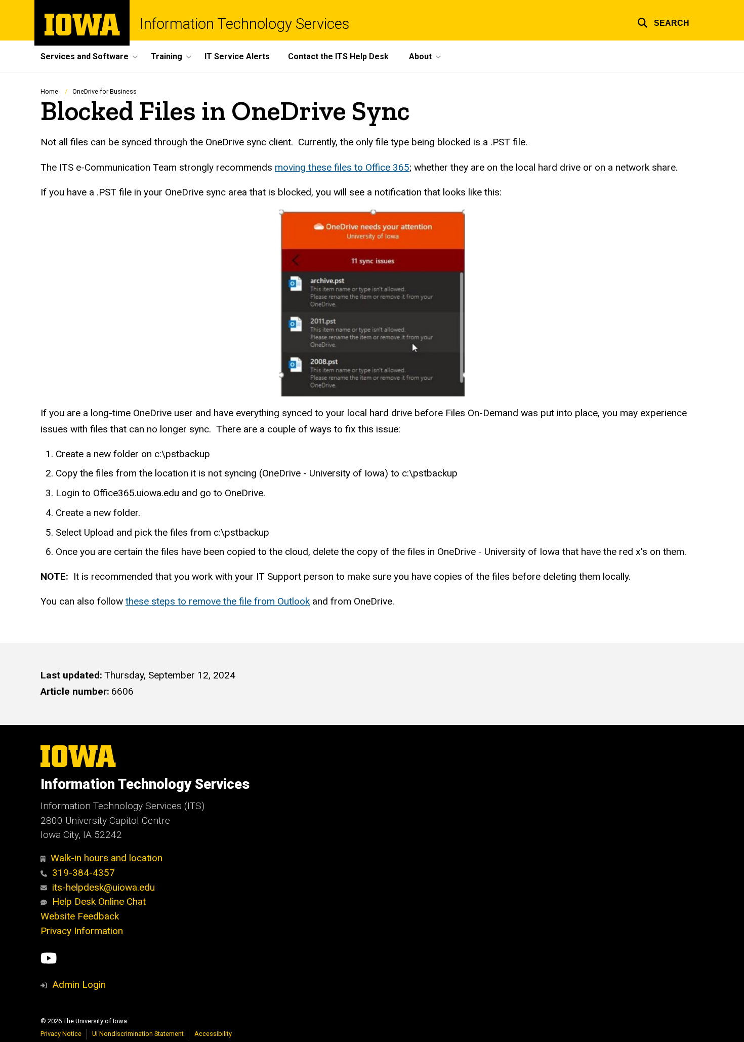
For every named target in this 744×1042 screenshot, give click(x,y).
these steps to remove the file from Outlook (218, 601)
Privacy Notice (60, 1033)
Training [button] (166, 56)
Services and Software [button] (84, 56)
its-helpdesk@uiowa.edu (103, 887)
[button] (663, 21)
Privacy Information (81, 931)
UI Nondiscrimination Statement (138, 1033)
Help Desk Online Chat (99, 901)
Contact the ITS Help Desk (338, 56)
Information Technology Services (244, 24)
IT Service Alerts (237, 56)
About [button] (420, 56)
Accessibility (213, 1033)
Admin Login (79, 984)
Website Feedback (79, 916)
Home (49, 91)
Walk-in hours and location (106, 858)
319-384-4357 (83, 872)
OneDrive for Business (104, 91)
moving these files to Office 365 (342, 167)
